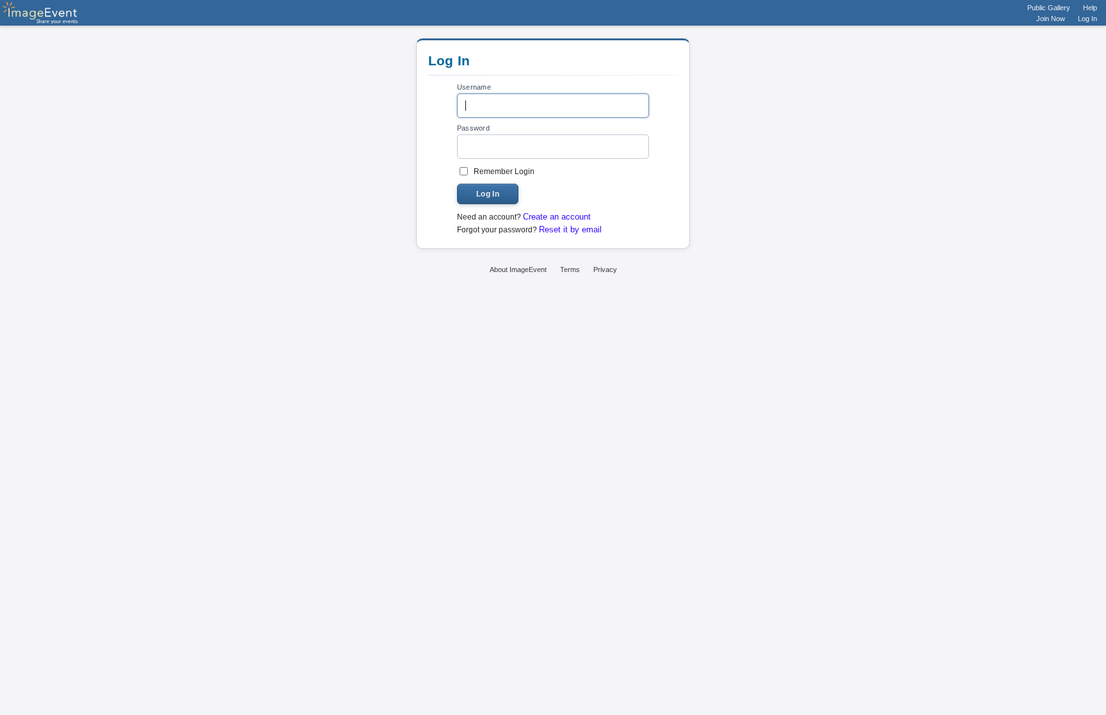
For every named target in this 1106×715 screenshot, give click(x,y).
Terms (570, 269)
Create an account (557, 216)
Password (473, 128)
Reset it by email (570, 229)
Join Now (1050, 18)
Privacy (605, 269)
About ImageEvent (518, 269)
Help (1090, 8)
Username (474, 87)
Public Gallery (1048, 8)
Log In (1087, 18)
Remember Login (504, 171)
